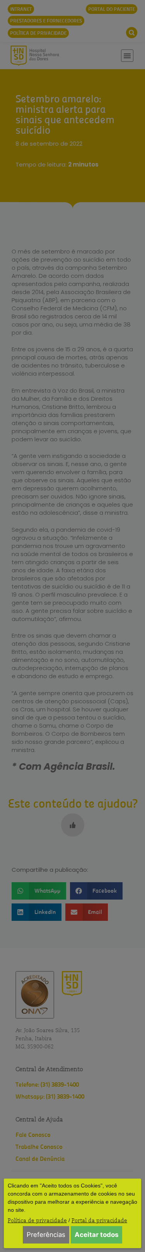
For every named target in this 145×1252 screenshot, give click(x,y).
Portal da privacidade (99, 1220)
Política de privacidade (37, 1220)
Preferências (46, 1234)
